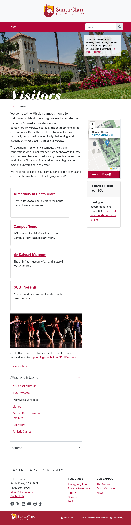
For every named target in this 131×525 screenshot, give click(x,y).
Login (71, 501)
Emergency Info (77, 484)
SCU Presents (25, 287)
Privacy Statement (79, 488)
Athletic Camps (22, 431)
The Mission (104, 484)
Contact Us (17, 496)
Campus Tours (25, 226)
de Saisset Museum (30, 254)
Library (17, 406)
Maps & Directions (21, 491)
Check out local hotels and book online (103, 215)
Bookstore (19, 424)
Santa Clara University (36, 470)
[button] (46, 377)
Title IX (72, 492)
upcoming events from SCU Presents (54, 357)
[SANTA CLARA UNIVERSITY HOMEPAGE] (23, 518)
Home (13, 106)
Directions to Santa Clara (34, 193)
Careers (72, 497)
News (100, 492)
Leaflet (115, 168)
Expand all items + (21, 365)
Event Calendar (106, 488)
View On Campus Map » (103, 134)
